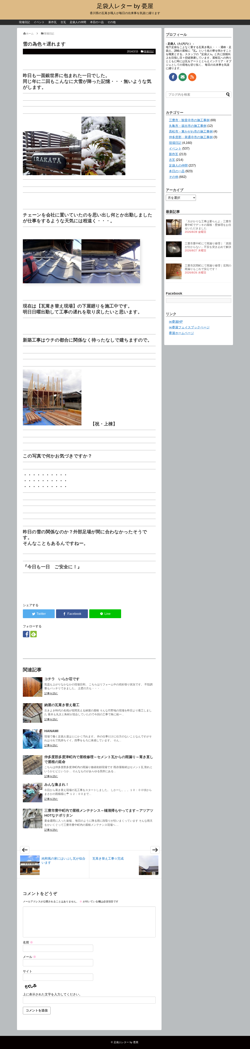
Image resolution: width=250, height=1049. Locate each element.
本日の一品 (97, 22)
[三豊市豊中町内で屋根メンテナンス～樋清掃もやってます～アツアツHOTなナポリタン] (32, 818)
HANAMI (51, 731)
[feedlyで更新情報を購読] (33, 634)
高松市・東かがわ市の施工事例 (191, 131)
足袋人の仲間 (78, 22)
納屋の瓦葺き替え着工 (61, 705)
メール (29, 956)
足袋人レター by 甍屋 (125, 6)
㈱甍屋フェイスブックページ (189, 327)
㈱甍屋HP (176, 321)
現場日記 (24, 22)
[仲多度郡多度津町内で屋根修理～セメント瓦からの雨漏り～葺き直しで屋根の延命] (32, 765)
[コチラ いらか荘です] (32, 687)
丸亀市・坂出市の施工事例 (187, 125)
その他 (111, 22)
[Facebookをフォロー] (26, 634)
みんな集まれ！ (56, 784)
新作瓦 (52, 22)
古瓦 (63, 22)
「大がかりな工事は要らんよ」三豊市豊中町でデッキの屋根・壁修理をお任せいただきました (208, 225)
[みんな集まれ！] (32, 792)
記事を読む (51, 693)
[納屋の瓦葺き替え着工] (32, 713)
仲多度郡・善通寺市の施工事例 (191, 137)
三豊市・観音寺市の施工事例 (189, 120)
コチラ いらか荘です (61, 679)
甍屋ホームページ (181, 333)
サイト (27, 971)
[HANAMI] (32, 739)
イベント (39, 22)
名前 (28, 942)
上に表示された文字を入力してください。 (52, 994)
